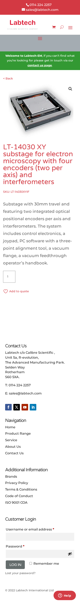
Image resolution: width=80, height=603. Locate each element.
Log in (15, 564)
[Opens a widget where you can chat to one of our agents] (64, 596)
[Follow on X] (16, 407)
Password (15, 546)
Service (11, 440)
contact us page (39, 65)
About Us (13, 447)
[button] (70, 89)
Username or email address (30, 529)
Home (10, 427)
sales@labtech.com (25, 393)
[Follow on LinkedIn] (33, 407)
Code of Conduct (19, 496)
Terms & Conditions (21, 489)
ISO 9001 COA (16, 502)
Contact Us (14, 453)
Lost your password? (20, 573)
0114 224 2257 (20, 385)
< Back (8, 78)
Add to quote (19, 291)
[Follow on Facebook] (8, 407)
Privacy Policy (16, 483)
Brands (11, 476)
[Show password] (70, 554)
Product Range (18, 433)
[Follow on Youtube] (25, 407)
